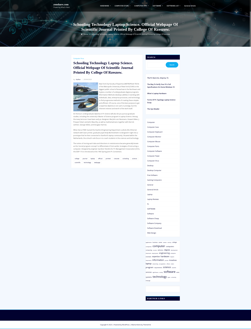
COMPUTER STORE (122, 6)
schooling (126, 158)
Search (151, 57)
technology (87, 162)
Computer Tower (153, 156)
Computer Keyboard (154, 132)
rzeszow (116, 158)
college (77, 158)
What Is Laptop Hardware (156, 93)
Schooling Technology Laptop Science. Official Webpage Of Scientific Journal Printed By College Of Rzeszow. (131, 34)
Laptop (149, 194)
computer (159, 246)
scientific (77, 162)
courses (155, 250)
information (158, 260)
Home (85, 34)
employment (155, 253)
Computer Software (154, 151)
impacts (172, 256)
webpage (97, 162)
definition (160, 250)
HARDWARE (105, 6)
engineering (164, 253)
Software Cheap (153, 218)
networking (155, 264)
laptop (93, 158)
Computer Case (153, 127)
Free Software (152, 175)
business (155, 242)
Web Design (151, 233)
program (149, 267)
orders (172, 264)
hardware (165, 256)
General (150, 185)
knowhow (173, 260)
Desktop (150, 165)
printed (108, 158)
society (161, 272)
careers (165, 242)
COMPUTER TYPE (141, 6)
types (169, 277)
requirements (158, 267)
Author (77, 79)
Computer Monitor (154, 137)
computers (170, 246)
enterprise (173, 253)
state (177, 272)
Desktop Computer (154, 170)
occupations (162, 264)
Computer (151, 122)
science (134, 158)
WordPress (126, 325)
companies (149, 246)
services (149, 272)
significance (155, 272)
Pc (148, 204)
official (100, 158)
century (169, 242)
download (148, 253)
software (169, 272)
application (149, 242)
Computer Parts (153, 146)
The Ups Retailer (153, 109)
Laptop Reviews (153, 199)
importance (148, 260)
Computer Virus (78, 58)
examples (148, 257)
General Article (190, 6)
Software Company (154, 223)
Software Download (154, 228)
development (174, 250)
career (160, 242)
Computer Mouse (153, 141)
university (173, 277)
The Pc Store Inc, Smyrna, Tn (157, 78)
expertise (156, 256)
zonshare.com (61, 4)
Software (150, 214)
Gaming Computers (154, 180)
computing (149, 250)
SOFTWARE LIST (173, 6)
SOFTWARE (157, 6)
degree (167, 250)
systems (149, 277)
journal (85, 158)
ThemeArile (147, 325)
